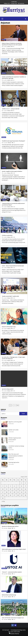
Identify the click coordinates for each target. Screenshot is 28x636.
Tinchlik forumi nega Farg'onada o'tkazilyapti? (13, 141)
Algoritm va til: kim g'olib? (15, 421)
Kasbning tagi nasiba (13, 462)
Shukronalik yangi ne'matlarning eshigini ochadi (14, 549)
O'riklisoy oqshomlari (7, 235)
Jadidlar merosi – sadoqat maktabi (10, 108)
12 (10, 489)
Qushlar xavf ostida (13, 429)
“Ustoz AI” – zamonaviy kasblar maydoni (12, 572)
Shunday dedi (5, 591)
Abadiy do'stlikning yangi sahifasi (10, 526)
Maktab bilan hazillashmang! (9, 595)
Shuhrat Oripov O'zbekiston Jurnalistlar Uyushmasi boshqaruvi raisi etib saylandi (12, 44)
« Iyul (3, 501)
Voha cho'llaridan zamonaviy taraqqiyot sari (13, 617)
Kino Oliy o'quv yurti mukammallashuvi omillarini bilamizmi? (15, 455)
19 (10, 492)
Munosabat (4, 522)
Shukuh (3, 545)
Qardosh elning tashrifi (7, 389)
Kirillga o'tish (7, 3)
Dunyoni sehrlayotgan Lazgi (9, 326)
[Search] (26, 18)
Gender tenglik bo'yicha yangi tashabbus (12, 171)
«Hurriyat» (6, 630)
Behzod (9, 46)
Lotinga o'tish (14, 3)
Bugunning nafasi (5, 614)
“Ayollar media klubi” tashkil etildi (10, 296)
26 (10, 495)
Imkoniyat (4, 568)
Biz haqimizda (21, 3)
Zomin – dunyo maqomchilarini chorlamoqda (13, 265)
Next (18, 405)
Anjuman (4, 39)
